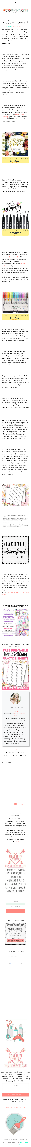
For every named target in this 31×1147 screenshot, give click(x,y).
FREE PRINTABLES (21, 26)
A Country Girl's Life (15, 10)
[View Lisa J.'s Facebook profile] (9, 707)
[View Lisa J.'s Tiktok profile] (19, 707)
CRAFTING (14, 26)
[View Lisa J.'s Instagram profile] (22, 707)
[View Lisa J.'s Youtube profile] (12, 707)
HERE (17, 841)
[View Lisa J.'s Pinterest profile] (15, 707)
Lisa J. (15, 711)
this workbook (13, 257)
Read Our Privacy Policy (15, 1107)
